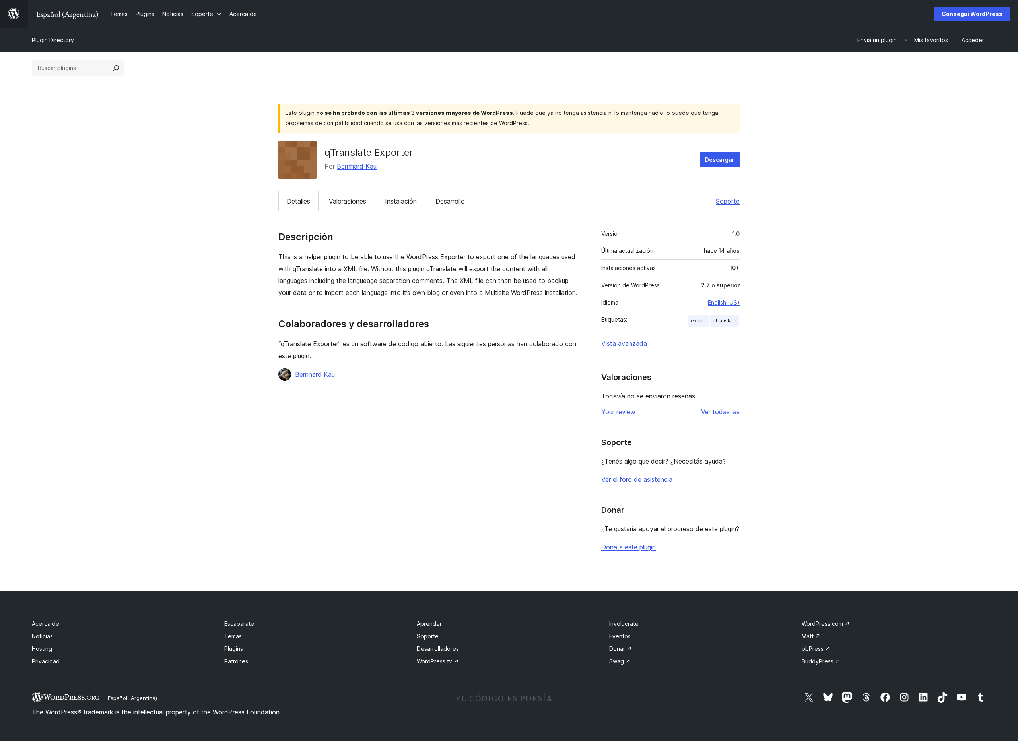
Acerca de (45, 623)
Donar (620, 648)
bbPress (816, 648)
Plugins (233, 648)
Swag (620, 661)
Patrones (236, 661)
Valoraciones (347, 201)
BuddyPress (821, 661)
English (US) (724, 302)
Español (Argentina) (132, 698)
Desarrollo (450, 201)
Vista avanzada (624, 343)
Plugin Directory (53, 40)
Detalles (298, 201)
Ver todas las (720, 412)
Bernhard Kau (357, 166)
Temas (233, 636)
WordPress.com (826, 623)
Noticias (42, 636)
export (698, 321)
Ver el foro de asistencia (636, 479)
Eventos (620, 636)
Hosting (42, 648)
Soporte (728, 201)
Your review (618, 412)
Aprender (429, 623)
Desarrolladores (438, 648)
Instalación (401, 201)
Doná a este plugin (628, 547)
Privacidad (46, 661)
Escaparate (239, 623)
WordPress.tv (438, 661)
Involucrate (624, 623)
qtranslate (724, 321)
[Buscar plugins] (116, 68)
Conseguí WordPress (972, 13)
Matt (811, 636)
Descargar (719, 159)
